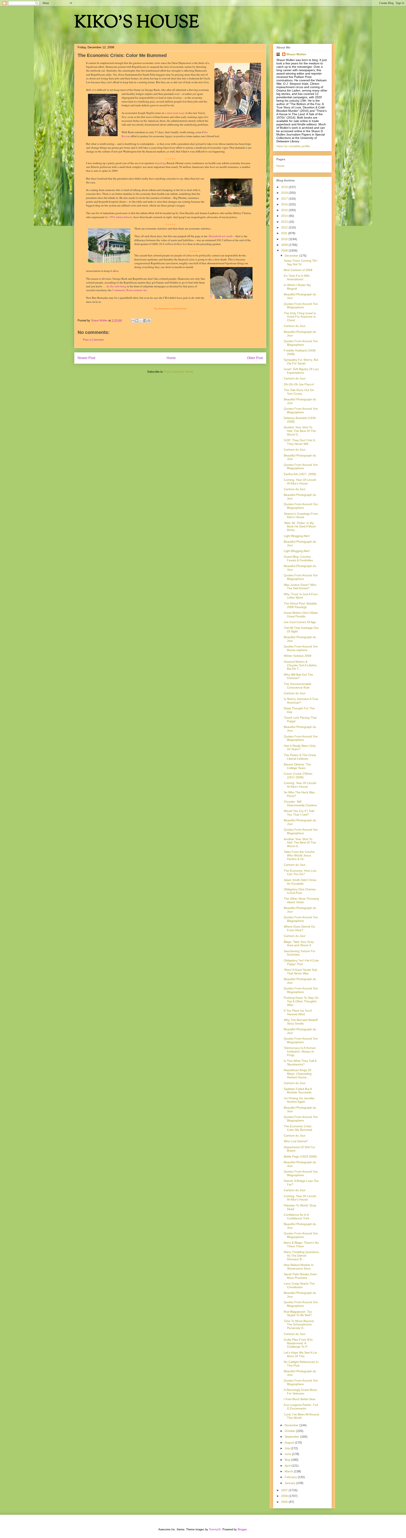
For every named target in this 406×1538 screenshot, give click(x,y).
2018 (285, 192)
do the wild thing (116, 286)
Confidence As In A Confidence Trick (296, 1216)
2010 (285, 239)
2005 (285, 1501)
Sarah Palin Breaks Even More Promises (300, 1275)
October (290, 1431)
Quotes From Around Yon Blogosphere (301, 305)
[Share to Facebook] (145, 320)
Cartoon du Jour (295, 326)
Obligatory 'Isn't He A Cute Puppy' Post (301, 962)
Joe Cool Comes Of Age (300, 622)
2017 (285, 198)
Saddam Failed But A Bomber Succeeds (298, 1090)
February (291, 1477)
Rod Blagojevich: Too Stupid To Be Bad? (298, 1313)
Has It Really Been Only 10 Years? (299, 747)
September (292, 1436)
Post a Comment (93, 339)
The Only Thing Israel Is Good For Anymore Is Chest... (300, 316)
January (290, 1483)
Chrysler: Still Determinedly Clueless (300, 803)
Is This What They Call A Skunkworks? (300, 1062)
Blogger (242, 1529)
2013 (285, 221)
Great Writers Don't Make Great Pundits (301, 614)
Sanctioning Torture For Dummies (299, 952)
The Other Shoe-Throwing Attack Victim (301, 900)
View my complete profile (293, 146)
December (292, 255)
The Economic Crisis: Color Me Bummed (298, 1127)
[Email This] (133, 320)
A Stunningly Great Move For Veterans (300, 1391)
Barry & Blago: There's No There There (301, 1244)
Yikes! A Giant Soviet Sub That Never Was (300, 971)
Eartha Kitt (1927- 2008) (300, 474)
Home (171, 358)
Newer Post (86, 358)
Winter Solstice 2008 (297, 655)
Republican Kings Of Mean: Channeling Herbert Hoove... (297, 1073)
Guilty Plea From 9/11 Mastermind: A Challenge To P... (298, 1343)
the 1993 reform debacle (118, 217)
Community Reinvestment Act (129, 290)
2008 (285, 250)
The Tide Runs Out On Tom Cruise (299, 391)
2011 (284, 233)
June (288, 1454)
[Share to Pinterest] (149, 320)
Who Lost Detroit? (296, 1141)
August (290, 1442)
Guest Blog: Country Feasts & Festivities (298, 558)
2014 (285, 215)
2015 (285, 210)
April (288, 1465)
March (289, 1471)
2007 (285, 1490)
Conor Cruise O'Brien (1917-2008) (298, 775)
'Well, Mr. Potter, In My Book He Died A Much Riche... (300, 526)
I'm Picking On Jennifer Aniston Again (299, 1100)
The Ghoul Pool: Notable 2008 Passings (300, 605)
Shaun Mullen (296, 54)
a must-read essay (175, 113)
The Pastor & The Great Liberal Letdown (300, 756)
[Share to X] (141, 320)
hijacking (160, 163)
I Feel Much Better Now (299, 1399)
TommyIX (215, 1529)
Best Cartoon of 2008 (298, 270)
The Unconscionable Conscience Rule (297, 685)
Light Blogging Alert (297, 536)
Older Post (255, 358)
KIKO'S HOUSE (136, 23)
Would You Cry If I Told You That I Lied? (299, 812)
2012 (285, 227)
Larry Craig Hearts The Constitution (299, 1285)
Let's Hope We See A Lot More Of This (300, 1354)
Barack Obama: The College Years (297, 766)
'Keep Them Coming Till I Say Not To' (300, 262)
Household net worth (221, 236)
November (292, 1425)
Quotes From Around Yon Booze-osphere (301, 648)
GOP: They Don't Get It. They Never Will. (300, 441)
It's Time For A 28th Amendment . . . (297, 277)
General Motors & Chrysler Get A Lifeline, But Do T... (300, 665)
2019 (285, 187)
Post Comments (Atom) (178, 371)
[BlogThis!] (137, 320)
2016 (285, 204)
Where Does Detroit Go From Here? (299, 928)
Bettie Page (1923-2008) (300, 1156)
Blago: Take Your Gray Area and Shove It (299, 943)
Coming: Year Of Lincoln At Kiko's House (300, 481)
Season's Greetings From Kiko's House (301, 515)
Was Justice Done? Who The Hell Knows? (300, 586)
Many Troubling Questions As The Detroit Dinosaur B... (301, 1255)
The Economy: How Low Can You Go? (300, 872)
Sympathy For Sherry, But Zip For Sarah (301, 361)
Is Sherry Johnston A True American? (301, 700)
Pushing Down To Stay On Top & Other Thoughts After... (301, 1001)
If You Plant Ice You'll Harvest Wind (298, 1012)
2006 (285, 1496)
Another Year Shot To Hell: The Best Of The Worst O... (300, 431)
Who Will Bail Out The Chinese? (298, 676)
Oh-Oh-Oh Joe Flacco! (299, 384)
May (288, 1459)
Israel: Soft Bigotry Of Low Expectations (301, 370)
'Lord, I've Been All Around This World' (301, 1416)
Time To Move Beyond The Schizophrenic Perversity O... (299, 1324)
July (288, 1448)
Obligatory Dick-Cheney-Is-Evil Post (300, 891)
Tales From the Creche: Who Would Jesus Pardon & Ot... (299, 855)
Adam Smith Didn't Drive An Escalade (300, 881)
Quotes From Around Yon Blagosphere (301, 919)
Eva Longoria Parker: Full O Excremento (301, 1406)
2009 (285, 244)
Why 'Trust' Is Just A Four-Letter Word (301, 595)
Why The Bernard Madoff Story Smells (301, 1021)
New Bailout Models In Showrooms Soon (299, 1266)
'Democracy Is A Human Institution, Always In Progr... (300, 1051)
